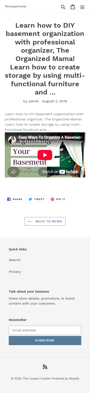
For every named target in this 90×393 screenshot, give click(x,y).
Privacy (15, 272)
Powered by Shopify (65, 378)
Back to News (48, 221)
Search (15, 260)
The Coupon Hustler (37, 378)
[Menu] (82, 7)
